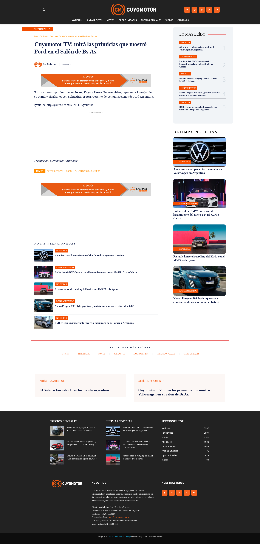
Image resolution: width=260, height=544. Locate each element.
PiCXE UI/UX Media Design (120, 536)
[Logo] (133, 9)
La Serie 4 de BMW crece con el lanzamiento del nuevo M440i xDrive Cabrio (96, 272)
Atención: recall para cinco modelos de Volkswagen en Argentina (89, 255)
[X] (209, 10)
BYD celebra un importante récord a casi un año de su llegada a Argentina (94, 322)
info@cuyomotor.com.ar (119, 517)
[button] (44, 9)
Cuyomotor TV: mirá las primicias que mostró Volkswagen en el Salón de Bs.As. (174, 392)
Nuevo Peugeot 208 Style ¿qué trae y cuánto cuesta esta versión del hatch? (94, 306)
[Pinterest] (120, 64)
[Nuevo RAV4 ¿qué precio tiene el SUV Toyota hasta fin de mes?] (57, 431)
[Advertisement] (96, 135)
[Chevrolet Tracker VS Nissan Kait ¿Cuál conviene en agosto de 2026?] (57, 459)
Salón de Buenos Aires (87, 171)
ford (69, 171)
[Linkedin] (134, 64)
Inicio (36, 36)
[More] (154, 64)
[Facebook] (187, 10)
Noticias (61, 250)
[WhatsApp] (127, 64)
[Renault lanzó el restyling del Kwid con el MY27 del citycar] (43, 288)
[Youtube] (217, 10)
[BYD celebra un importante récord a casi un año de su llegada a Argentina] (43, 322)
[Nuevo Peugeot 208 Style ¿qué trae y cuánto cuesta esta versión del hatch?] (43, 305)
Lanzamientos (65, 267)
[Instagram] (194, 10)
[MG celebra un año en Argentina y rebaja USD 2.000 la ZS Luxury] (57, 445)
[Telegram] (147, 64)
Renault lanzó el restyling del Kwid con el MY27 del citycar (86, 289)
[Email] (141, 64)
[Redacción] (38, 64)
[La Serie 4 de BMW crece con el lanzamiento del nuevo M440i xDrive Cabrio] (43, 272)
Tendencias (43, 29)
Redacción (52, 64)
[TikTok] (202, 10)
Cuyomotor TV (55, 171)
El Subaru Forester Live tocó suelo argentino (74, 390)
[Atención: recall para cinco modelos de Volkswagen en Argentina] (43, 255)
